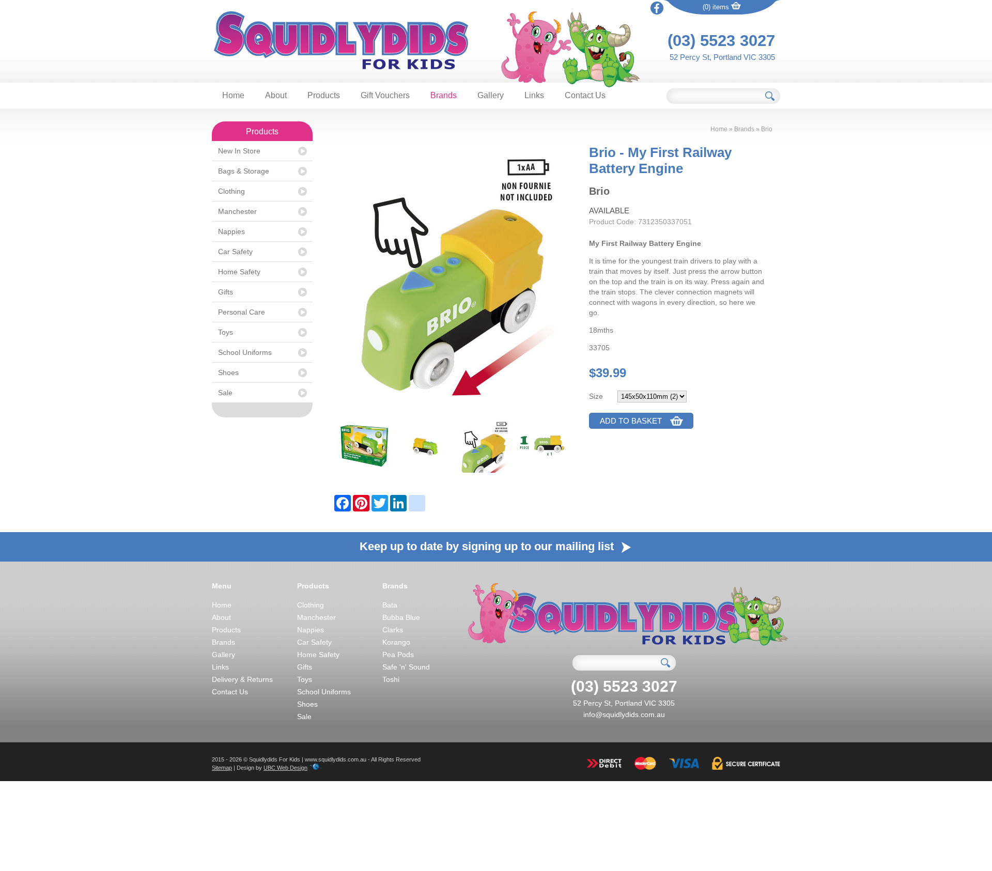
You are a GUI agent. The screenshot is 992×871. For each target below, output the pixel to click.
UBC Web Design (285, 768)
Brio (766, 129)
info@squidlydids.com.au (624, 714)
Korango (396, 642)
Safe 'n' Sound (406, 667)
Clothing (231, 191)
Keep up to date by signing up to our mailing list (488, 546)
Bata (389, 605)
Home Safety (239, 272)
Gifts (225, 292)
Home (233, 95)
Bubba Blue (401, 617)
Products (323, 95)
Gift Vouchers (385, 95)
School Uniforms (245, 352)
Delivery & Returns (242, 679)
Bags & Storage (243, 171)
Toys (225, 332)
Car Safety (235, 251)
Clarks (392, 630)
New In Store (239, 151)
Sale (225, 392)
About (276, 95)
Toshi (390, 679)
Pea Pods (398, 654)
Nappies (231, 231)
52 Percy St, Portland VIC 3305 (722, 57)
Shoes (228, 372)
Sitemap (222, 768)
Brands (443, 95)
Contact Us (585, 95)
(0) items (717, 7)
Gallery (490, 95)
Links (534, 95)
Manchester (237, 211)
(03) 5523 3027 (721, 41)
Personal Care (241, 312)
